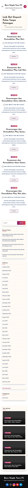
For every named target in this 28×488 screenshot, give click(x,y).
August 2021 (5, 317)
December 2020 (6, 346)
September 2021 (6, 313)
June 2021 (5, 324)
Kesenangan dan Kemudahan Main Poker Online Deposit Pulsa (12, 422)
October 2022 (6, 267)
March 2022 (5, 292)
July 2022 (5, 277)
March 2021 (5, 335)
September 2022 (6, 270)
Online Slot (14, 33)
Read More (14, 56)
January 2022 (6, 299)
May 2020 (5, 371)
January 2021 (6, 342)
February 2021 (6, 338)
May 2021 (4, 328)
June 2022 (5, 281)
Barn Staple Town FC (13, 5)
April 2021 (5, 331)
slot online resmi (6, 388)
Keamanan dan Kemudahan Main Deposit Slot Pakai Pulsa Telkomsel (13, 437)
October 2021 (5, 310)
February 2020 (6, 381)
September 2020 (6, 356)
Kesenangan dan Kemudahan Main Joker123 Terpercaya (14, 101)
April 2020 (5, 374)
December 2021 (6, 303)
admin (6, 43)
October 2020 (6, 353)
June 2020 (5, 367)
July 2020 (5, 363)
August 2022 (5, 274)
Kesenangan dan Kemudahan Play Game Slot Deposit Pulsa (14, 131)
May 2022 (5, 285)
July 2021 (5, 320)
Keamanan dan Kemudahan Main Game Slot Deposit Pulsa (14, 162)
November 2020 (6, 349)
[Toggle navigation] (2, 6)
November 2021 (6, 306)
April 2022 (5, 288)
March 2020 (5, 378)
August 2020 (5, 360)
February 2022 (6, 295)
